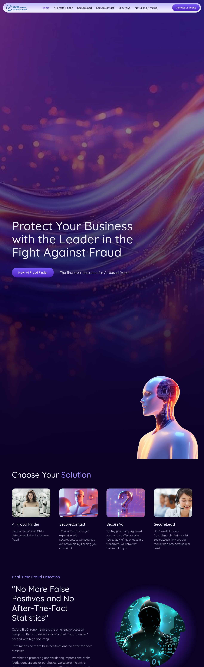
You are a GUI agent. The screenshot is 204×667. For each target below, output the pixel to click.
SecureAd (115, 524)
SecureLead (164, 524)
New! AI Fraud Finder (33, 272)
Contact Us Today (186, 7)
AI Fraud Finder (26, 524)
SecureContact (72, 524)
